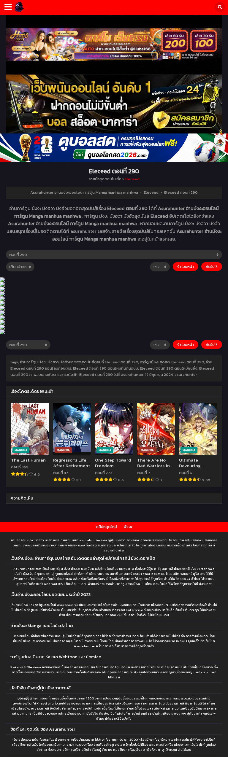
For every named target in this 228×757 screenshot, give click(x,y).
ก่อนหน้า (186, 266)
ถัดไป (211, 266)
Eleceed (132, 179)
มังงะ (128, 526)
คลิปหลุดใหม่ (106, 526)
